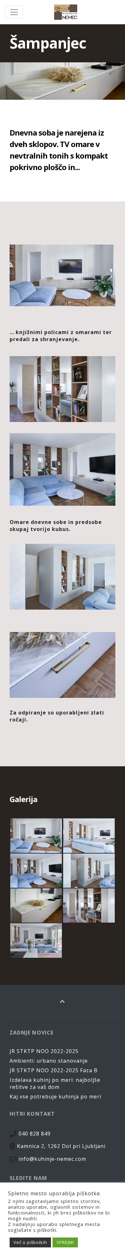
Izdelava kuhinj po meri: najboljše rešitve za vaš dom (55, 1083)
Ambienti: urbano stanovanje (49, 1060)
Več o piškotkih (30, 1242)
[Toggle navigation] (14, 12)
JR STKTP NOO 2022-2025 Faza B (54, 1070)
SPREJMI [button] (65, 1242)
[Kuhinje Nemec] (66, 12)
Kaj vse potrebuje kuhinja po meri (55, 1096)
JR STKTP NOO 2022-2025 (44, 1051)
